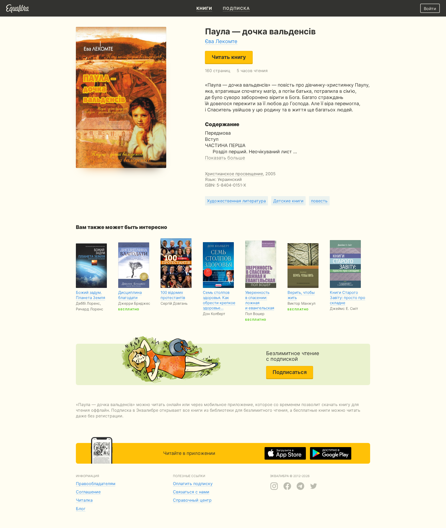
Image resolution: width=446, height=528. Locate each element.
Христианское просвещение (234, 173)
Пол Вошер (255, 313)
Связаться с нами (191, 491)
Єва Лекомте (221, 41)
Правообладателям (95, 483)
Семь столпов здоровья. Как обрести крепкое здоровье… (219, 300)
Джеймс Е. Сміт (344, 308)
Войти (430, 8)
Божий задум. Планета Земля (90, 295)
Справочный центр (192, 500)
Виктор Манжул (301, 303)
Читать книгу (229, 57)
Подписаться (290, 372)
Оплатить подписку (193, 483)
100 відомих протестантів (173, 295)
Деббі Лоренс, (88, 303)
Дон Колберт (214, 313)
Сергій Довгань (174, 303)
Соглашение (88, 491)
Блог (80, 508)
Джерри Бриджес (134, 303)
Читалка (84, 500)
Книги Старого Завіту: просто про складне (347, 297)
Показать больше (225, 157)
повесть (319, 200)
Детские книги (288, 200)
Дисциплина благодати (130, 295)
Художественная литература (236, 200)
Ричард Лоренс (89, 309)
